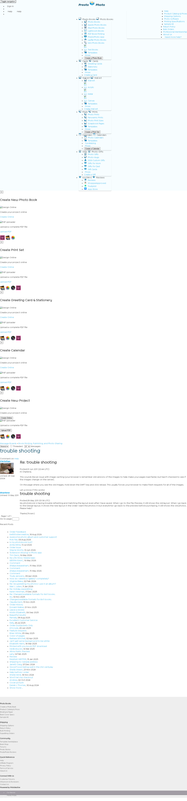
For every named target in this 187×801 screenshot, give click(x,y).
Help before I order (19, 672)
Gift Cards (92, 169)
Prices (87, 55)
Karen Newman (17, 592)
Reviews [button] (100, 178)
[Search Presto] (7, 14)
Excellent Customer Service (24, 620)
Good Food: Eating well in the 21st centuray (31, 667)
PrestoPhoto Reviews (8, 752)
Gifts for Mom (94, 163)
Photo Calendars (95, 138)
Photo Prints (93, 115)
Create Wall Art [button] (91, 109)
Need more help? (173, 37)
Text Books (93, 50)
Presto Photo (11, 795)
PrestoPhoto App (96, 37)
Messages (35, 446)
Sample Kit (169, 24)
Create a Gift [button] (90, 175)
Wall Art (91, 81)
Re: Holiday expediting (21, 589)
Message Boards (8, 443)
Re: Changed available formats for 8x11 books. (32, 594)
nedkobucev (16, 649)
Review (13, 657)
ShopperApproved (97, 183)
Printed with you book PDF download (28, 646)
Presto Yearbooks (13, 797)
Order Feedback (18, 532)
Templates (92, 53)
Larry (12, 654)
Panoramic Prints (95, 118)
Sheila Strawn (16, 670)
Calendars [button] (87, 135)
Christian (5, 461)
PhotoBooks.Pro (12, 799)
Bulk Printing (5, 731)
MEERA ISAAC (16, 560)
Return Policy (169, 27)
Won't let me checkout (21, 677)
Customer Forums (7, 779)
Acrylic (91, 87)
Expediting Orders (7, 733)
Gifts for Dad (94, 166)
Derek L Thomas (18, 685)
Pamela (13, 618)
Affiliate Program (6, 763)
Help (166, 11)
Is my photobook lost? (21, 542)
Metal (90, 94)
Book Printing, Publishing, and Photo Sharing (40, 443)
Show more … (16, 688)
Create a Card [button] (90, 75)
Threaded (17, 446)
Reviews (92, 180)
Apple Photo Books (97, 25)
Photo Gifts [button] (97, 152)
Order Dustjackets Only (21, 625)
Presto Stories (5, 749)
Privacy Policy (5, 766)
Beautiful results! (18, 615)
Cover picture (17, 683)
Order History (16, 605)
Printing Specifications (174, 22)
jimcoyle (14, 628)
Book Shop (4, 744)
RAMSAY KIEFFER (18, 659)
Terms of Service (6, 768)
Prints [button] (85, 112)
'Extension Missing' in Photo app (26, 553)
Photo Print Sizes (95, 121)
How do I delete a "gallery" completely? (29, 579)
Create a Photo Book (93, 58)
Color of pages (17, 636)
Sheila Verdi (15, 675)
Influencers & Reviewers (9, 782)
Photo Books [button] (89, 19)
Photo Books (94, 22)
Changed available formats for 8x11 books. (31, 599)
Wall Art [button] (86, 78)
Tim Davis (14, 555)
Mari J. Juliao (16, 586)
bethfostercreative (19, 534)
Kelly (12, 623)
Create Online (7, 217)
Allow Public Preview (20, 651)
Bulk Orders (168, 29)
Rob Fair (14, 540)
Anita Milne (15, 545)
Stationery (92, 67)
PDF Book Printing (96, 34)
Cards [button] (85, 61)
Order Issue (15, 547)
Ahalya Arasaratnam (19, 566)
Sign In (10, 6)
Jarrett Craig (16, 664)
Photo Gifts (93, 154)
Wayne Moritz (16, 550)
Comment (15, 563)
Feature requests (18, 631)
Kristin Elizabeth (17, 612)
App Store (93, 189)
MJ (11, 597)
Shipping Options (172, 16)
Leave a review (17, 610)
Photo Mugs (93, 157)
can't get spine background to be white (30, 641)
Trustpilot (92, 186)
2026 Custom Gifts (96, 160)
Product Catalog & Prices (175, 14)
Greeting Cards (95, 64)
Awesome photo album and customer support (33, 537)
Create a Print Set (92, 132)
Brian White (15, 633)
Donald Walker (17, 607)
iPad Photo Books (96, 28)
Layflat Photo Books (97, 40)
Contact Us (4, 784)
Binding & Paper (6, 712)
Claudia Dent (16, 602)
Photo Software (171, 19)
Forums (3, 747)
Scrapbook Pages (96, 124)
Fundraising (90, 143)
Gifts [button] (84, 152)
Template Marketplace (9, 742)
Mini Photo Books (96, 43)
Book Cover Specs (7, 714)
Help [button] (10, 11)
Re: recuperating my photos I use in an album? (33, 584)
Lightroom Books (96, 31)
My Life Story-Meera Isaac (22, 558)
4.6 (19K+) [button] (87, 178)
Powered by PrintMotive (10, 787)
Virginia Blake (16, 581)
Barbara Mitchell (17, 638)
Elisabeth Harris (17, 644)
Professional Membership (175, 32)
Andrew (13, 680)
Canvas (91, 101)
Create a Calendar (92, 149)
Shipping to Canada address (24, 662)
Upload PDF (5, 232)
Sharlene (5, 493)
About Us (167, 35)
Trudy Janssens (17, 576)
